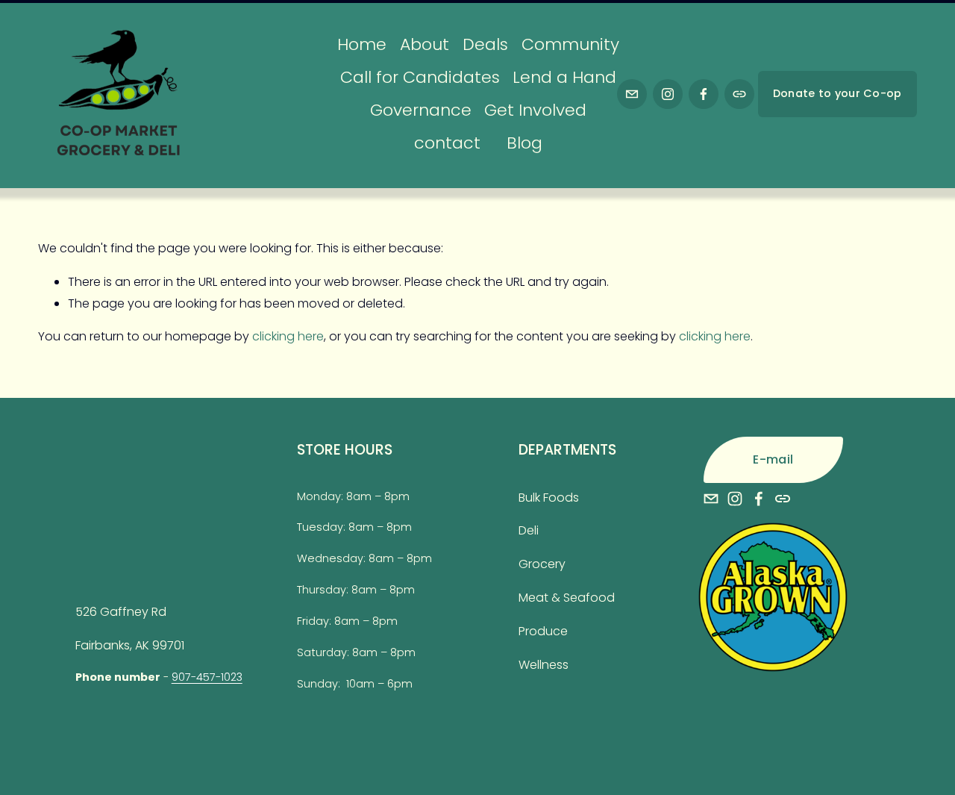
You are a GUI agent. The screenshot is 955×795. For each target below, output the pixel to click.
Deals (485, 44)
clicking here (288, 336)
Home (361, 44)
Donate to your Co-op (837, 93)
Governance (421, 110)
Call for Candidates (420, 77)
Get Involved (535, 110)
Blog (524, 143)
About (424, 44)
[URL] (739, 94)
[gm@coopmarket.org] (632, 94)
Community (570, 44)
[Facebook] (703, 94)
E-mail (773, 459)
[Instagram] (668, 94)
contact (447, 143)
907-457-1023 (207, 677)
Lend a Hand (564, 77)
